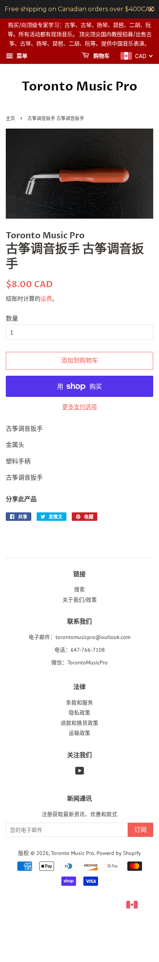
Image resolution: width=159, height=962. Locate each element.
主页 (10, 118)
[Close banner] (151, 9)
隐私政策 (79, 712)
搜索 (79, 589)
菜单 (21, 56)
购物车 (101, 56)
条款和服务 (79, 702)
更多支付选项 (79, 406)
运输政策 (79, 732)
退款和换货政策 (79, 722)
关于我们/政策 (80, 599)
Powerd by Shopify (118, 853)
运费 (46, 298)
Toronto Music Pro (79, 86)
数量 (12, 318)
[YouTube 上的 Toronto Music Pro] (79, 772)
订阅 (140, 830)
